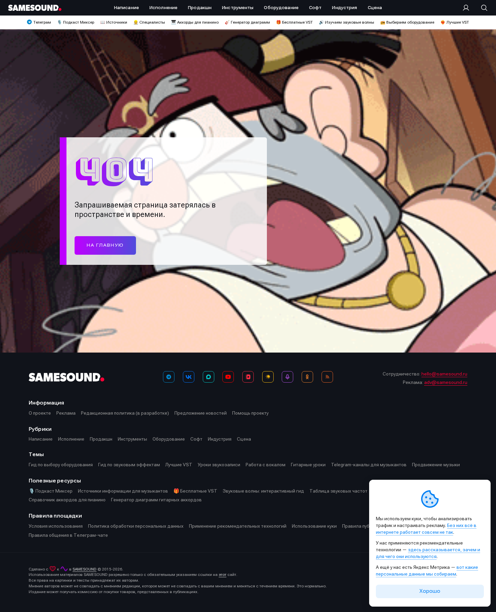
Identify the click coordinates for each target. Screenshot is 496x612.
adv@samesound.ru (445, 382)
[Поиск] (481, 7)
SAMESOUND (85, 569)
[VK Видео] (248, 377)
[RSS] (327, 377)
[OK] (307, 377)
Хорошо (429, 591)
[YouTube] (228, 377)
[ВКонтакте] (188, 377)
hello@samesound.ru (444, 374)
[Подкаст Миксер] (287, 377)
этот (222, 574)
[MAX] (208, 377)
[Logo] (34, 8)
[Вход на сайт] (468, 7)
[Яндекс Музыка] (268, 377)
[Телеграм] (168, 377)
